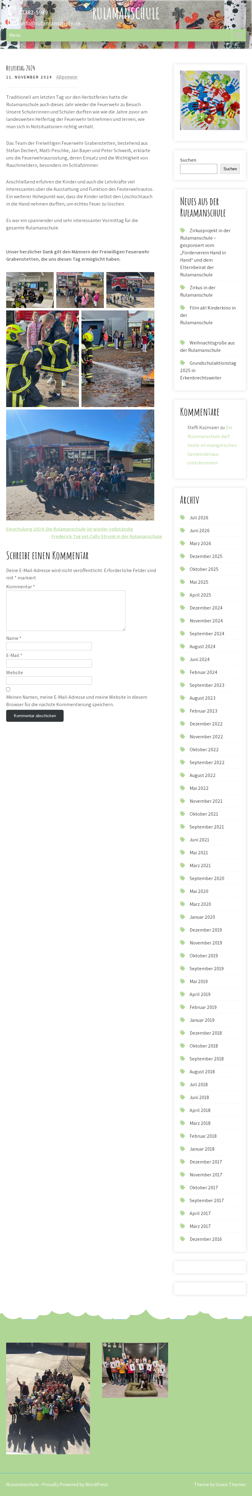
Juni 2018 (199, 1097)
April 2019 (200, 994)
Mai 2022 (199, 788)
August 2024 (202, 646)
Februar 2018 (203, 1136)
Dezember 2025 (206, 556)
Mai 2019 (199, 981)
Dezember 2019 (206, 930)
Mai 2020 (199, 891)
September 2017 (207, 1200)
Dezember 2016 (206, 1239)
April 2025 (200, 595)
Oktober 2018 (204, 1046)
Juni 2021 (199, 839)
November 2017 (206, 1174)
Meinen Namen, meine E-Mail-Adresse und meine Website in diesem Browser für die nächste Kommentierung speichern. (76, 701)
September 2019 (207, 968)
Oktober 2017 (204, 1187)
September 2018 (207, 1059)
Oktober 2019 (204, 955)
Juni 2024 (200, 659)
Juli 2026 (199, 517)
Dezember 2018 (206, 1033)
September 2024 (207, 633)
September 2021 (207, 827)
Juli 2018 (199, 1084)
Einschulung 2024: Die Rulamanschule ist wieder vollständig (69, 529)
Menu (15, 35)
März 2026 (200, 543)
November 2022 (206, 736)
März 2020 (200, 904)
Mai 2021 (199, 852)
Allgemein (66, 77)
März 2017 (200, 1226)
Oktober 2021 (204, 814)
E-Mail (14, 655)
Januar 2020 (202, 917)
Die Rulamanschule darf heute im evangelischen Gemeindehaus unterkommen (212, 445)
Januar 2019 (202, 1020)
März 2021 (200, 865)
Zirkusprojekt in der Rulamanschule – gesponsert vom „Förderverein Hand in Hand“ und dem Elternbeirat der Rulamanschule (205, 252)
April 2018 (200, 1110)
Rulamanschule (126, 13)
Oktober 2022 (204, 749)
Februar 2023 (203, 711)
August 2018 (202, 1071)
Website (14, 672)
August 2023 (202, 698)
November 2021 (206, 801)
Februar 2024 (203, 672)
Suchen (188, 160)
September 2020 (207, 878)
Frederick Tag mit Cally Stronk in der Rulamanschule (106, 536)
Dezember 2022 (206, 724)
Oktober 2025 (204, 569)
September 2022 (207, 762)
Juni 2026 (200, 530)
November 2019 (206, 943)
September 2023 (207, 685)
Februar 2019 (203, 1007)
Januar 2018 (202, 1149)
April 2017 (200, 1213)
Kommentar (20, 586)
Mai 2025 (199, 582)
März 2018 (200, 1123)
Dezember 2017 (206, 1162)
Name (14, 638)
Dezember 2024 (206, 608)
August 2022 (203, 775)
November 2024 (206, 620)
